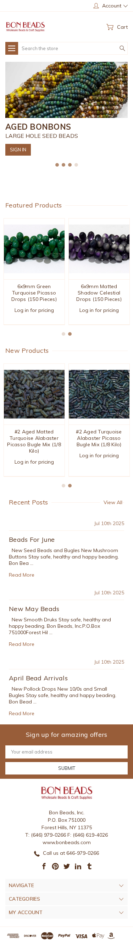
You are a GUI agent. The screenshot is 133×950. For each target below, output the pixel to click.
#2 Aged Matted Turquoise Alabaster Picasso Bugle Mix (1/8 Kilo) (34, 441)
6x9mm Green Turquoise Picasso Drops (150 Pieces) (34, 292)
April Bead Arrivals (38, 678)
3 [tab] (70, 165)
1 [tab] (57, 165)
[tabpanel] (66, 109)
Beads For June (32, 539)
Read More (21, 575)
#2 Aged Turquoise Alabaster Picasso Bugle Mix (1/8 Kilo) (99, 438)
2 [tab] (63, 165)
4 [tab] (76, 165)
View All (113, 502)
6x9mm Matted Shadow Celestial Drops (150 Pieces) (99, 292)
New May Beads (34, 609)
